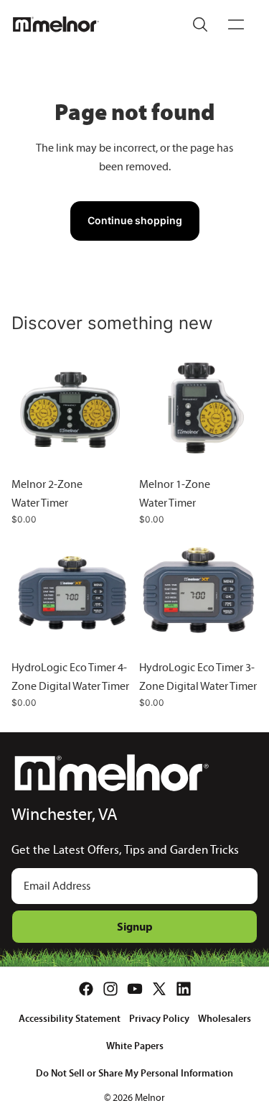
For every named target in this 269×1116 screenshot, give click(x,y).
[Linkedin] (183, 988)
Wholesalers (224, 1018)
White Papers (135, 1045)
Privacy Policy (159, 1018)
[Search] (200, 24)
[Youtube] (134, 988)
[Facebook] (86, 988)
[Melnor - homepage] (55, 24)
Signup (135, 926)
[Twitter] (159, 988)
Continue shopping (135, 220)
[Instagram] (110, 988)
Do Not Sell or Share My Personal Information (134, 1072)
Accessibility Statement (70, 1018)
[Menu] (236, 24)
